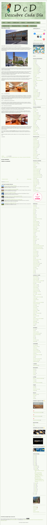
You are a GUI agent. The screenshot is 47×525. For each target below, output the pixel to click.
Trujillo (34, 374)
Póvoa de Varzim (35, 255)
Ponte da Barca (35, 252)
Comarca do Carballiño (36, 119)
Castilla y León (16, 22)
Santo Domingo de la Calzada (37, 382)
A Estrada (34, 60)
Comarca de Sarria (35, 146)
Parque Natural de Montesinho (37, 247)
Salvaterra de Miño (35, 96)
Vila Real (34, 267)
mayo (35, 486)
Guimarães (34, 229)
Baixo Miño (34, 64)
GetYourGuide (7, 181)
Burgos (34, 283)
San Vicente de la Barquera (37, 358)
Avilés (34, 330)
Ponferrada (34, 307)
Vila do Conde (35, 268)
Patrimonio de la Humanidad (37, 416)
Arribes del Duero (35, 279)
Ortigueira (34, 185)
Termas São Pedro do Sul (36, 259)
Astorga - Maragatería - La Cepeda (38, 280)
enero (36, 491)
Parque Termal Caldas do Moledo (37, 248)
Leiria (34, 233)
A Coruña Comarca (35, 163)
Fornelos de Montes (36, 77)
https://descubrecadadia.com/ (14, 519)
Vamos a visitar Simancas (38, 472)
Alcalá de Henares (35, 365)
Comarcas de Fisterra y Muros (37, 175)
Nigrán (34, 81)
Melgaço (34, 237)
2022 (35, 460)
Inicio (4, 22)
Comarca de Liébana (36, 350)
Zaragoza (34, 390)
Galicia (9, 22)
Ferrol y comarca (35, 181)
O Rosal (34, 84)
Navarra (34, 395)
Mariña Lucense (35, 147)
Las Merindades (35, 299)
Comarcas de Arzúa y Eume (37, 174)
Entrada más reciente (5, 179)
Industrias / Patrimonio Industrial (10, 157)
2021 (35, 461)
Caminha (34, 217)
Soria (34, 317)
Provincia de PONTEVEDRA (26, 157)
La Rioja (34, 381)
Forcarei (34, 76)
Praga (34, 425)
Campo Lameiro (35, 65)
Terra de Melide (35, 190)
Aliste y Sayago (35, 276)
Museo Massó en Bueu (38, 477)
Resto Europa (33, 25)
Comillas (34, 353)
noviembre (36, 467)
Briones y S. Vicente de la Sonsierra (38, 378)
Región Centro (35, 256)
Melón (34, 123)
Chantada (34, 139)
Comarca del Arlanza (36, 290)
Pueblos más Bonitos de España (37, 412)
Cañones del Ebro (35, 286)
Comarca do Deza (35, 73)
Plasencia (34, 373)
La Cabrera (34, 298)
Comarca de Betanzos (36, 170)
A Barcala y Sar (35, 162)
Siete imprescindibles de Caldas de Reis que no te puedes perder (13, 199)
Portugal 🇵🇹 (25, 25)
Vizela (34, 271)
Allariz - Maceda (35, 112)
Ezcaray (34, 379)
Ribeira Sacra (35, 126)
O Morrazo (20, 157)
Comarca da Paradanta (36, 68)
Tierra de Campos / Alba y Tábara (37, 318)
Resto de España (30, 22)
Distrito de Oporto (35, 224)
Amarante (34, 206)
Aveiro (34, 209)
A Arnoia (34, 108)
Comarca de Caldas (36, 69)
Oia (33, 87)
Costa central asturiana (36, 334)
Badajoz (34, 369)
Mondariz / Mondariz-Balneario (37, 80)
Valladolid (34, 321)
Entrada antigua (29, 179)
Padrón (34, 186)
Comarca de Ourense (36, 116)
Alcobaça (34, 205)
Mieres (34, 337)
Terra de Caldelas (35, 127)
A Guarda (34, 61)
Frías (33, 295)
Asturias (23, 22)
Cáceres (34, 370)
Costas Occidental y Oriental (37, 354)
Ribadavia (34, 124)
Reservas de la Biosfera (36, 420)
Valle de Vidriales (35, 322)
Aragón (34, 386)
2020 (35, 462)
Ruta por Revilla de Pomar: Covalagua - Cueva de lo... (38, 474)
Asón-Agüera (35, 345)
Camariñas (34, 166)
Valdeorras (34, 130)
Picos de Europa (35, 306)
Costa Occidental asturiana (36, 333)
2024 (35, 457)
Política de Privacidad (36, 511)
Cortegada (34, 120)
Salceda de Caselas (36, 95)
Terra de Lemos (35, 158)
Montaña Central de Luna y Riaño (37, 302)
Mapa (38, 22)
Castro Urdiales (35, 349)
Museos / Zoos (17, 157)
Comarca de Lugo (35, 142)
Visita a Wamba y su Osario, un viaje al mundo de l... (39, 476)
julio (35, 484)
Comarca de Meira (35, 143)
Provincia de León (35, 310)
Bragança (34, 214)
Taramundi (34, 341)
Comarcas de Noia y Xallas (37, 177)
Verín (34, 131)
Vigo (33, 103)
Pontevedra (34, 91)
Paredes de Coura (35, 244)
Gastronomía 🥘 (35, 507)
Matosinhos (34, 236)
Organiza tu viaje (6, 25)
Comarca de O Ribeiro (36, 115)
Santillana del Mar (35, 361)
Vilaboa (34, 104)
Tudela (34, 398)
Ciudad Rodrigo (35, 287)
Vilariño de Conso (35, 134)
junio (35, 485)
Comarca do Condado (36, 72)
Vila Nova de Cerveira (36, 264)
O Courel (34, 150)
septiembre (36, 469)
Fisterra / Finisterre (35, 182)
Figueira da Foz (35, 228)
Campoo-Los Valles (35, 346)
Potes (34, 357)
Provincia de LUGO (35, 154)
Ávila (33, 325)
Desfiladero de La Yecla (36, 291)
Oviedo (34, 338)
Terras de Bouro (35, 260)
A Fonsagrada (35, 138)
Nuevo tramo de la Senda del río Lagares (10, 192)
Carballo (34, 167)
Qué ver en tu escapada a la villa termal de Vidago (11, 189)
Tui (33, 100)
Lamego (34, 232)
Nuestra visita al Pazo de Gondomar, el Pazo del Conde (39, 479)
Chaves (34, 220)
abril (35, 487)
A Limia (34, 111)
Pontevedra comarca (36, 92)
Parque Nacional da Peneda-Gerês (38, 245)
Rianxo (34, 189)
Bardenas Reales (35, 394)
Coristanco (34, 178)
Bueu (2, 157)
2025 (35, 456)
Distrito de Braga (35, 221)
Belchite (34, 387)
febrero (36, 490)
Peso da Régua (35, 251)
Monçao (34, 240)
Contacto (34, 510)
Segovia (34, 314)
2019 (35, 463)
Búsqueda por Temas (16, 25)
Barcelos (34, 210)
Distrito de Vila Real (36, 225)
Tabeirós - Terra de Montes (36, 99)
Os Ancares (34, 151)
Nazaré (34, 241)
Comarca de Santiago (36, 171)
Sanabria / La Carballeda (36, 313)
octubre (36, 468)
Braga (34, 213)
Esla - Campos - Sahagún (36, 294)
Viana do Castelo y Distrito (36, 263)
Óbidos (34, 272)
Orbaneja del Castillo (36, 303)
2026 (35, 455)
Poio (33, 88)
